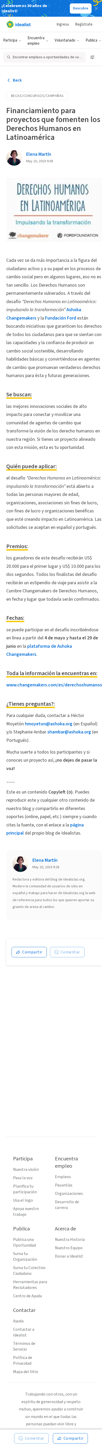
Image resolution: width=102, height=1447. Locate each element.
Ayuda (18, 1321)
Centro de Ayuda (27, 1296)
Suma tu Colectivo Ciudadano (29, 1270)
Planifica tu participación (25, 1189)
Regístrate (84, 24)
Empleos (63, 1177)
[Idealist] (18, 24)
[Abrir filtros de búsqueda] (92, 57)
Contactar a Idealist (23, 1332)
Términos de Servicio (24, 1346)
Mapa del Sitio (25, 1372)
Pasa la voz (23, 1178)
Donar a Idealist (69, 1256)
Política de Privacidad (22, 1360)
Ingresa (62, 24)
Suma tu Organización (25, 1256)
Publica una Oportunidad (24, 1242)
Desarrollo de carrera (67, 1205)
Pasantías (63, 1185)
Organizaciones (69, 1193)
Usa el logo (23, 1200)
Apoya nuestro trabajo (26, 1211)
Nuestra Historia (70, 1239)
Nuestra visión (26, 1169)
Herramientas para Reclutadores (30, 1284)
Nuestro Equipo (69, 1248)
